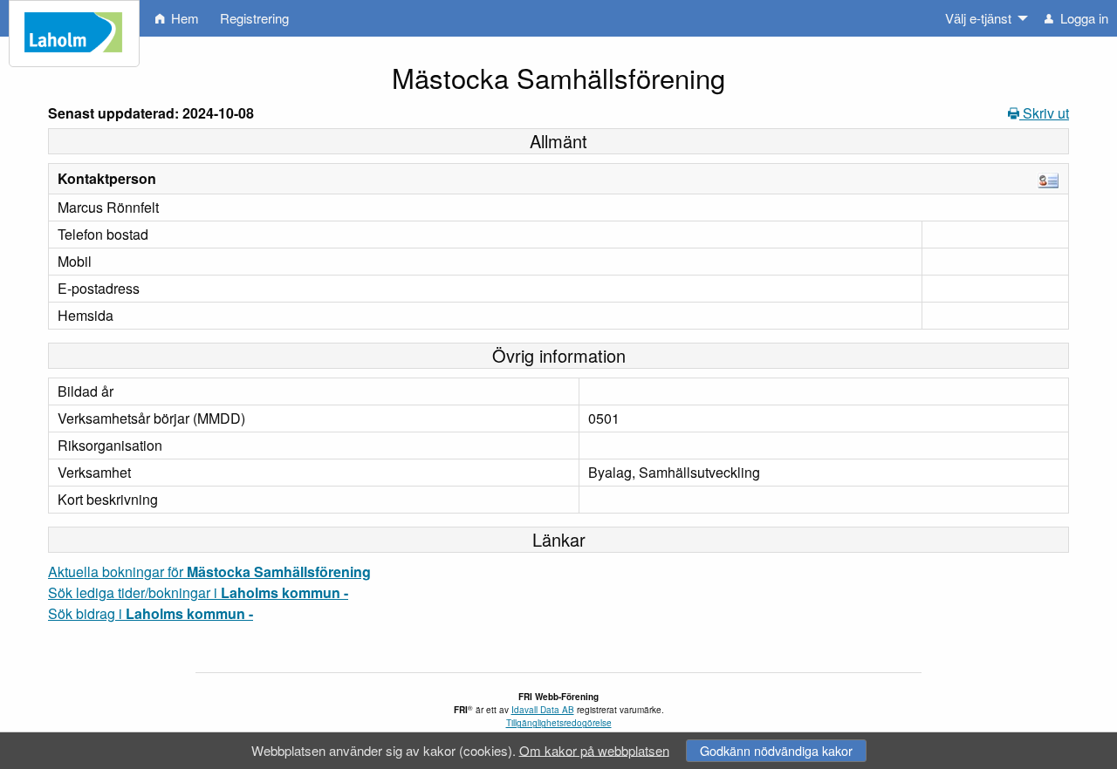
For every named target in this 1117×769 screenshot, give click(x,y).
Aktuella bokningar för (209, 571)
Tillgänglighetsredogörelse (559, 723)
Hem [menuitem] (183, 18)
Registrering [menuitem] (254, 18)
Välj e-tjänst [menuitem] (978, 18)
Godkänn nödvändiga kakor (776, 750)
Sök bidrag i (150, 613)
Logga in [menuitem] (1082, 18)
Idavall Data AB (542, 710)
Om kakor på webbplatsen (594, 749)
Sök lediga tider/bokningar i (198, 592)
